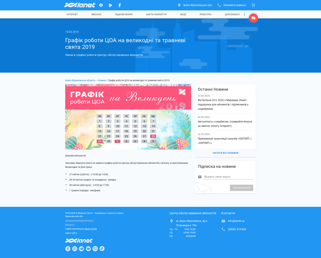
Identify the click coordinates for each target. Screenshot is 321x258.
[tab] (72, 14)
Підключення (123, 14)
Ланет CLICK (90, 229)
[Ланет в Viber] (95, 248)
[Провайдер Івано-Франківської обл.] (79, 5)
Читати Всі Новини (225, 153)
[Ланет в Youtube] (88, 248)
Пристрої (205, 14)
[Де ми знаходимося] (253, 19)
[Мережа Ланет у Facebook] (119, 5)
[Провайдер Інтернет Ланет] (82, 240)
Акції (183, 14)
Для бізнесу (232, 14)
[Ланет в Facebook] (68, 248)
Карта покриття (156, 14)
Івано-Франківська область (80, 80)
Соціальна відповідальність (79, 220)
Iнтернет (72, 14)
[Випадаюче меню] (244, 14)
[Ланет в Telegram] (81, 248)
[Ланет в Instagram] (74, 248)
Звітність (69, 224)
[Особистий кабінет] (101, 5)
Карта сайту (71, 233)
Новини (102, 80)
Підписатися (241, 187)
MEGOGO (96, 14)
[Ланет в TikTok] (102, 248)
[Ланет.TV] (110, 5)
